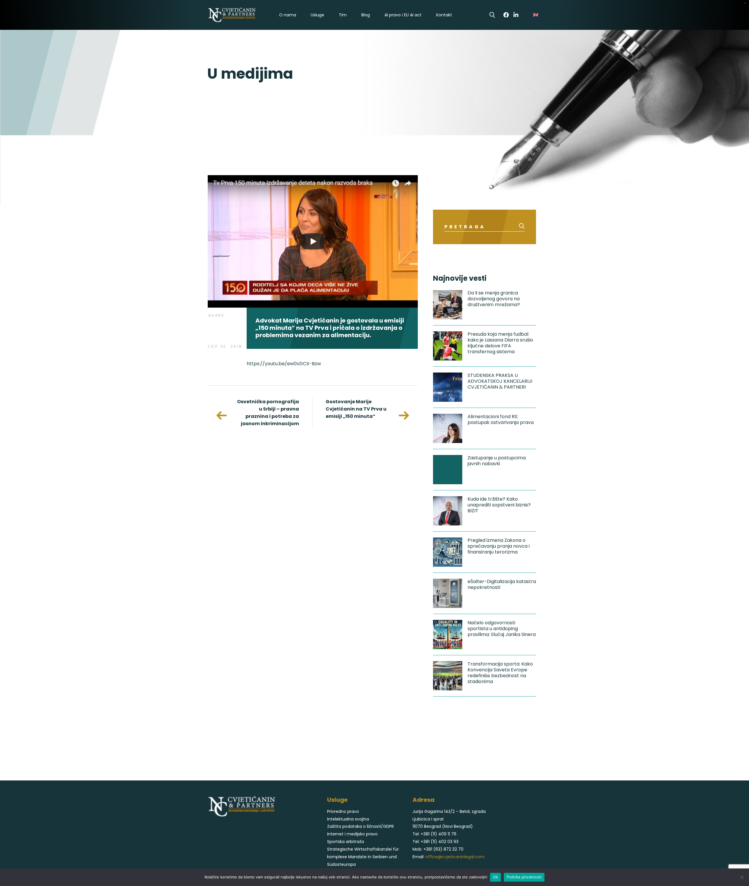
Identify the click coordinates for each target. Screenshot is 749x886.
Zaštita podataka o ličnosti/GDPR (360, 826)
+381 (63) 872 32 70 (443, 849)
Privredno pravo (343, 811)
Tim (343, 15)
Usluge (317, 15)
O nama (287, 15)
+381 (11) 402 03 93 (439, 841)
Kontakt (444, 15)
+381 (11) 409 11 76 (438, 834)
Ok (495, 877)
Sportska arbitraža (345, 841)
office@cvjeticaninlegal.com (455, 857)
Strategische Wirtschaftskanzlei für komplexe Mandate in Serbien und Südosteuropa (363, 856)
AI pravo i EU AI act (403, 15)
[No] (742, 877)
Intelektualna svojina (348, 819)
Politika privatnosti (524, 877)
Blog (365, 15)
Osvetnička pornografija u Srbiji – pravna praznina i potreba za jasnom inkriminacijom (268, 412)
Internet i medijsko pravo (352, 834)
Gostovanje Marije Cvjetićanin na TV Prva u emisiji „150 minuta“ (356, 409)
